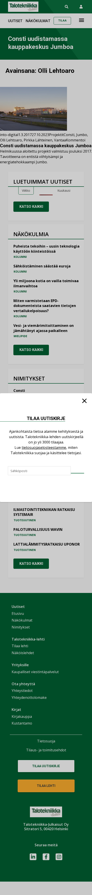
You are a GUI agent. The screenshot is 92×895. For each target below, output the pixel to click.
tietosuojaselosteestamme (44, 447)
